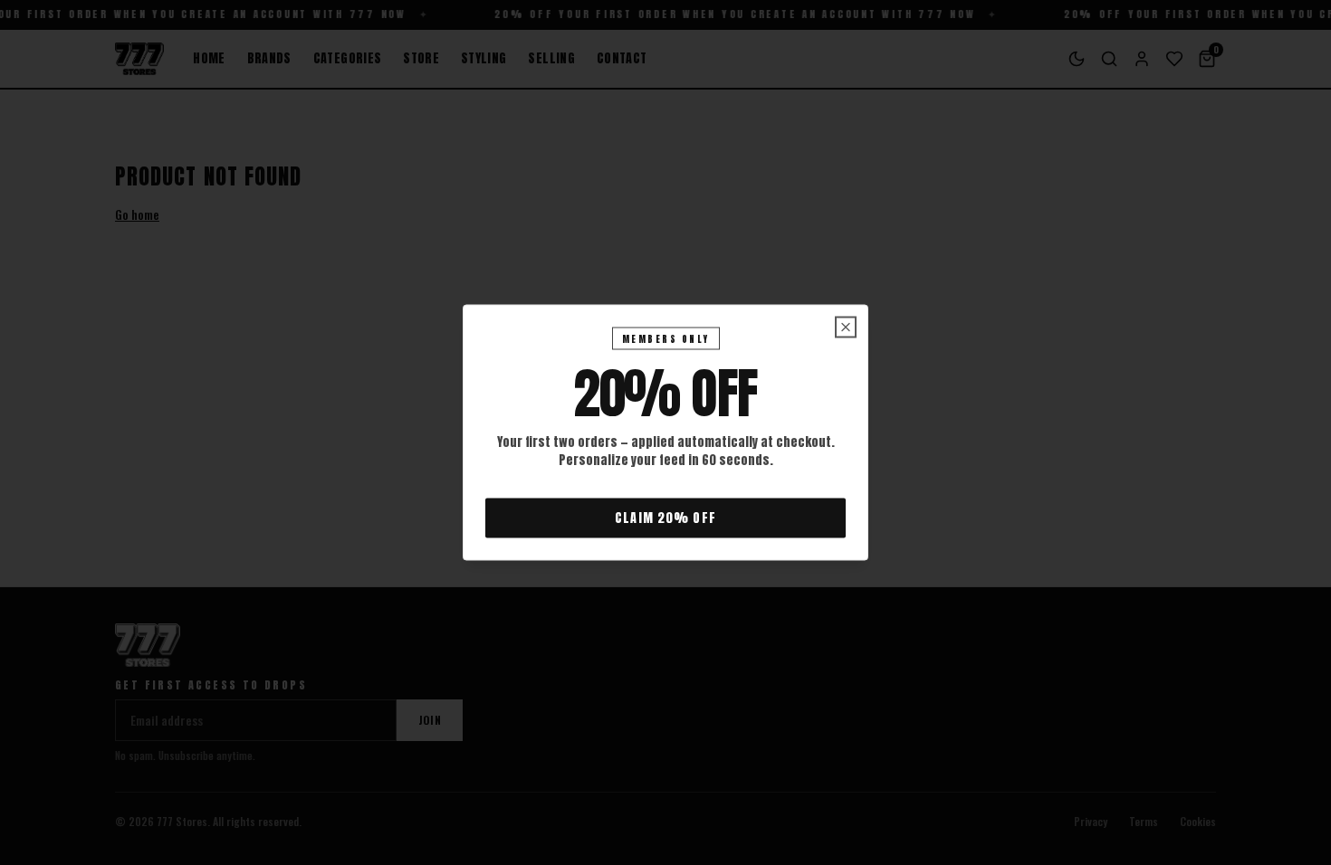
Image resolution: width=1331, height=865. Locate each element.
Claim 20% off (665, 518)
